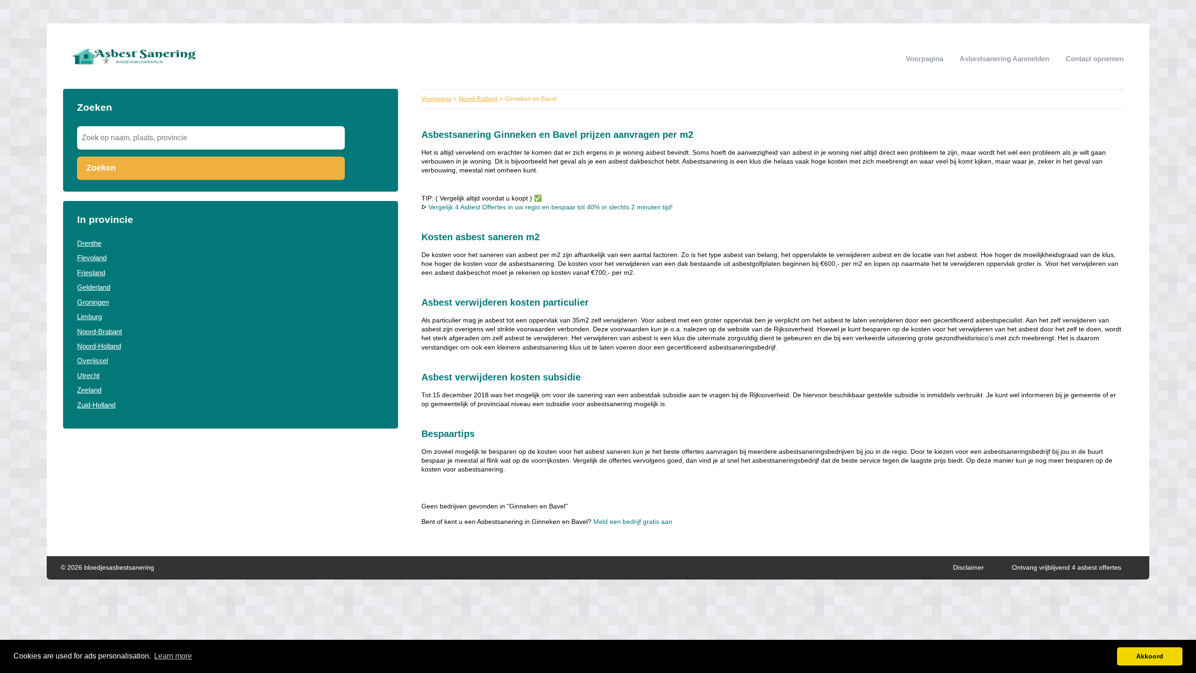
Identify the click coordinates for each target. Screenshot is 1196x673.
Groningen (93, 302)
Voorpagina (924, 59)
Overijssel (92, 361)
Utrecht (88, 375)
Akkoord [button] (1149, 656)
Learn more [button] (173, 656)
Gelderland (93, 287)
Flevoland (92, 258)
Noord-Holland (99, 346)
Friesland (91, 273)
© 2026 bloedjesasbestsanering (107, 567)
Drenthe (89, 243)
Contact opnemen (1095, 59)
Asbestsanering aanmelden (1004, 59)
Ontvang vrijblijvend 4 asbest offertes (1066, 567)
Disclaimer (968, 567)
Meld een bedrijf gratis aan (632, 521)
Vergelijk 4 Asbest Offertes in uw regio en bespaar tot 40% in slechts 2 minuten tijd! (550, 207)
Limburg (89, 317)
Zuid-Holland (96, 405)
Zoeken (101, 167)
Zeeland (89, 390)
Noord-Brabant (99, 332)
